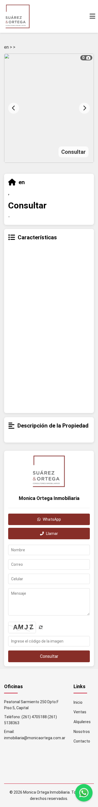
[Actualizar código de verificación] (41, 627)
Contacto (82, 741)
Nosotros (82, 731)
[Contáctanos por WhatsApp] (84, 793)
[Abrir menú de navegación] (92, 16)
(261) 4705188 (34, 717)
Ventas (80, 712)
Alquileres (82, 722)
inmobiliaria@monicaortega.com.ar (34, 738)
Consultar (49, 656)
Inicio (78, 702)
